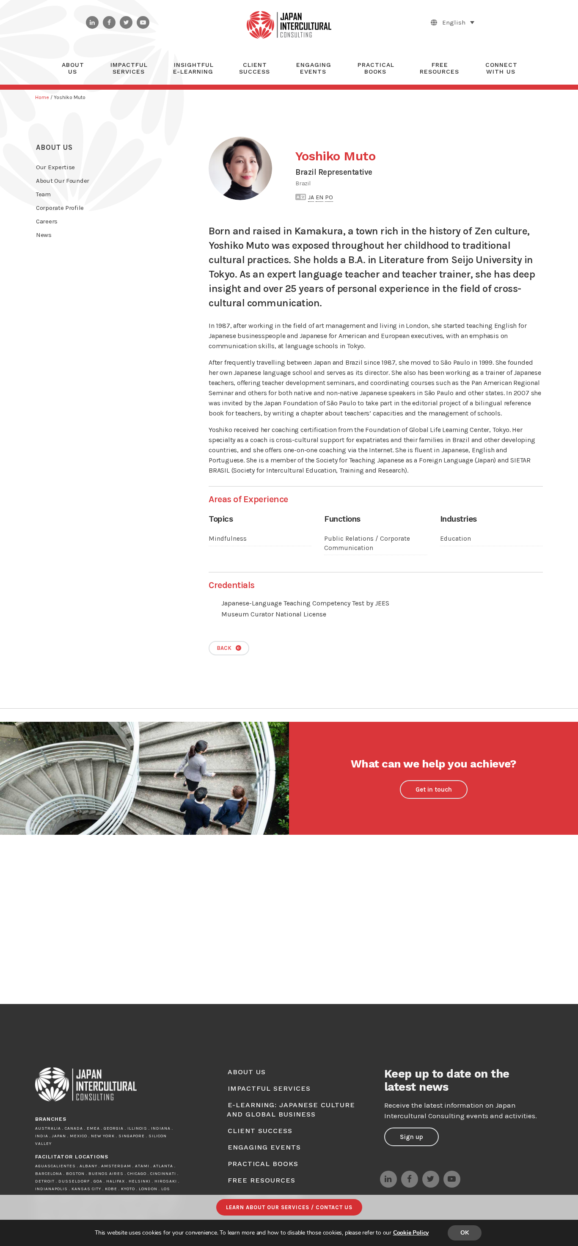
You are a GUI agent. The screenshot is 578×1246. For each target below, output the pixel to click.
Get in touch (434, 789)
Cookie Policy (411, 1233)
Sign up (411, 1137)
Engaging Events (264, 1147)
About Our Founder (62, 180)
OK (464, 1233)
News (44, 235)
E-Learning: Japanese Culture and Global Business (291, 1109)
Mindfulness (228, 538)
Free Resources (261, 1180)
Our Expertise (55, 167)
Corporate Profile (60, 208)
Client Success (260, 1131)
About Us (54, 147)
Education (455, 538)
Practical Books (263, 1164)
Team (43, 194)
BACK (224, 648)
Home (42, 97)
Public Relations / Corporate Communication (367, 543)
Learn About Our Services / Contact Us (289, 1207)
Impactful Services (269, 1088)
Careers (47, 221)
